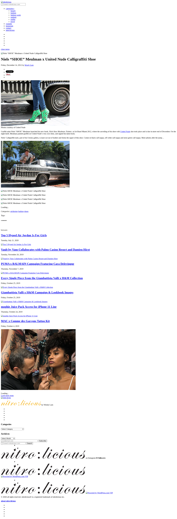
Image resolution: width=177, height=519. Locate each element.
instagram (9, 26)
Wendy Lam (29, 65)
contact (8, 28)
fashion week (16, 15)
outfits (13, 19)
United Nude (125, 132)
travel (13, 22)
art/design (14, 211)
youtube (9, 24)
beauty (13, 11)
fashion (13, 13)
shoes (26, 211)
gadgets (13, 17)
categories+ (10, 9)
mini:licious (10, 30)
